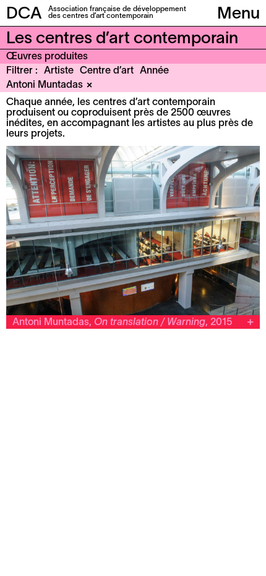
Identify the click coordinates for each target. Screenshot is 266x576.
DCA (24, 14)
